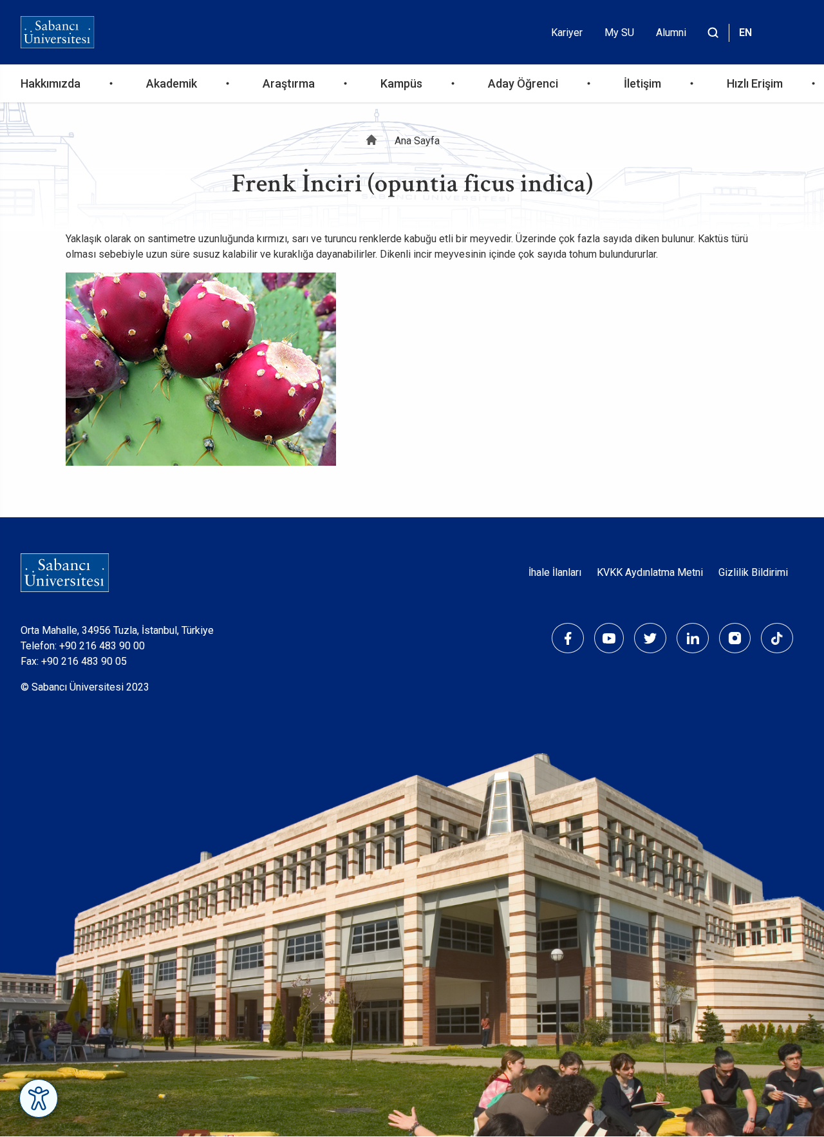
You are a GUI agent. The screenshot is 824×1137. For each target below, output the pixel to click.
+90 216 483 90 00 (102, 646)
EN (745, 32)
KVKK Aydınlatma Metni (650, 572)
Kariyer (567, 32)
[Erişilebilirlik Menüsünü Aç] (38, 1098)
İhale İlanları (555, 572)
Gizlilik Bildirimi (753, 572)
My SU (619, 32)
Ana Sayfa (417, 141)
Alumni (671, 32)
